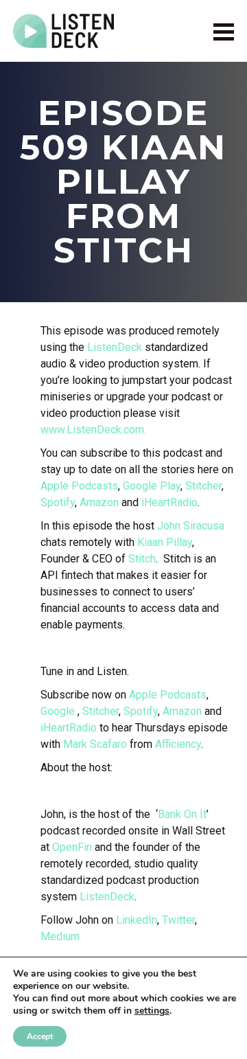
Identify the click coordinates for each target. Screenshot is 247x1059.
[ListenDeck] (63, 31)
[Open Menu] (223, 31)
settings (151, 1011)
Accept (40, 1036)
